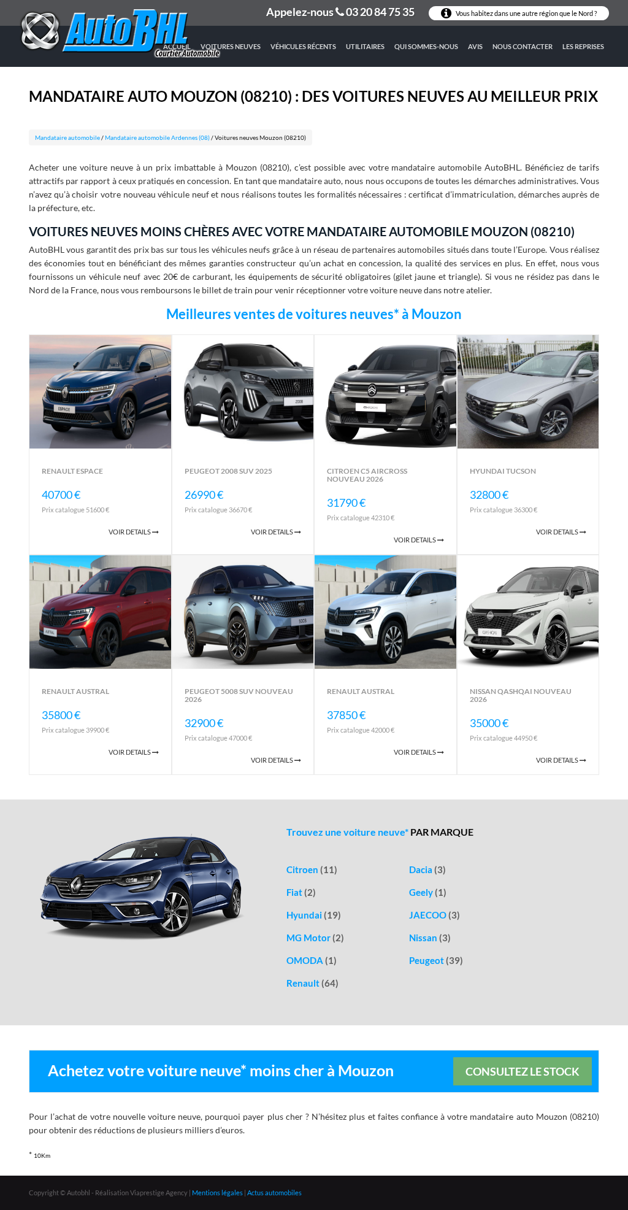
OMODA (311, 960)
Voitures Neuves (231, 46)
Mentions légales (217, 1193)
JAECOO (434, 914)
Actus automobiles (274, 1193)
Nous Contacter (522, 46)
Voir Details (130, 532)
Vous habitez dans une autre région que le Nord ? (525, 13)
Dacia (427, 869)
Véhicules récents (303, 46)
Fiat (301, 892)
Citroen (311, 869)
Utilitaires (365, 46)
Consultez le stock (522, 1071)
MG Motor (315, 937)
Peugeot (436, 960)
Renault (312, 982)
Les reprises (583, 46)
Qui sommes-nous (426, 46)
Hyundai (313, 914)
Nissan (430, 937)
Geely (427, 892)
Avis (475, 46)
